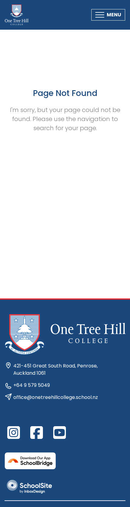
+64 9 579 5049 (31, 385)
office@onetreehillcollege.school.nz (55, 397)
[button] (108, 15)
